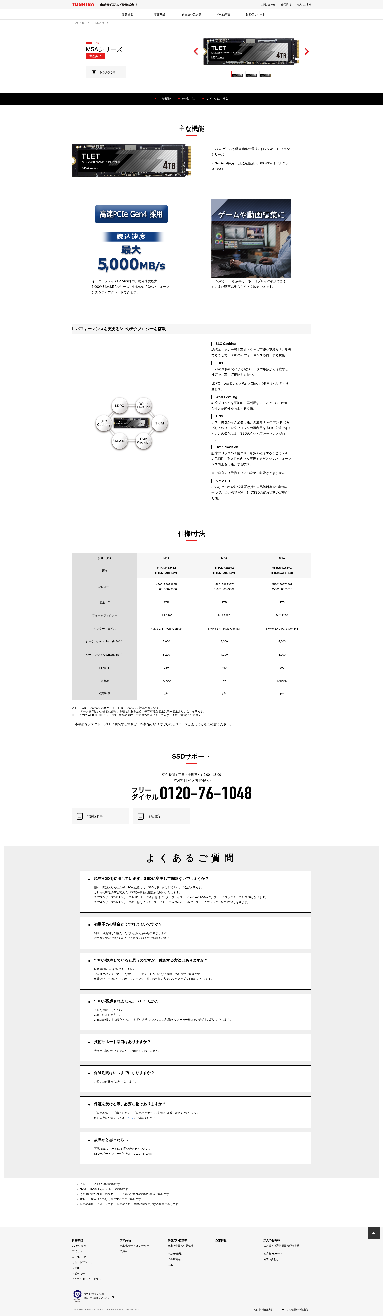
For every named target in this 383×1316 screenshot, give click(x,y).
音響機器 (127, 14)
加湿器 (123, 1251)
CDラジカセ (79, 1245)
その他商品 (223, 14)
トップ (75, 23)
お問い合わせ (268, 4)
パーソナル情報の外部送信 (293, 1309)
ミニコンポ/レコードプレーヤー (90, 1279)
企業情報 (286, 4)
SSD (84, 23)
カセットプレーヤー (83, 1262)
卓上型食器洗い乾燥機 (180, 1245)
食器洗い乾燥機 (191, 14)
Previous (196, 51)
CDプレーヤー (80, 1256)
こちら (129, 1117)
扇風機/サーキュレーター (134, 1245)
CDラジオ (77, 1251)
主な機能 (164, 98)
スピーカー (78, 1273)
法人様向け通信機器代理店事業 (281, 1245)
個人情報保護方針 (263, 1309)
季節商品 (159, 14)
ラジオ (76, 1267)
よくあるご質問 (217, 98)
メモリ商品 (174, 1259)
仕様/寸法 (188, 98)
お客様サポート (255, 14)
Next (306, 51)
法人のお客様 (304, 4)
